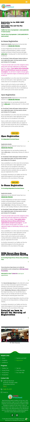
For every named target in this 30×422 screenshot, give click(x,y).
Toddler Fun (5, 368)
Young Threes (5, 370)
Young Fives (5, 374)
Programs (4, 360)
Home (3, 358)
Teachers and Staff (21, 358)
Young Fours (5, 372)
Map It (5, 386)
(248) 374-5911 (7, 389)
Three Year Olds (20, 370)
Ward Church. (21, 420)
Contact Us (15, 273)
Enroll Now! (15, 133)
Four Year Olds (20, 372)
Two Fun (18, 368)
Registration (19, 360)
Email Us (5, 392)
